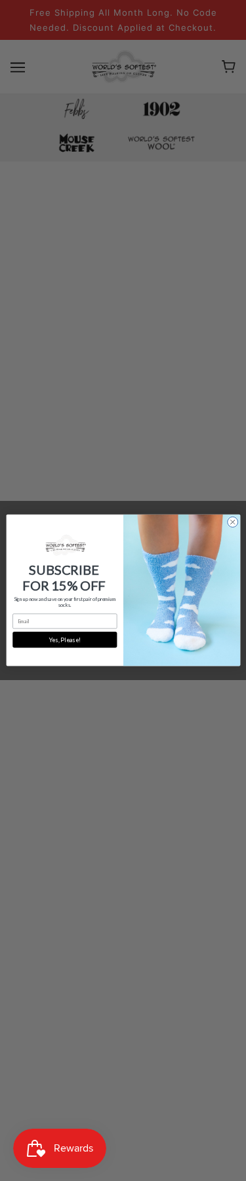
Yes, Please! (64, 639)
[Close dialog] (232, 522)
